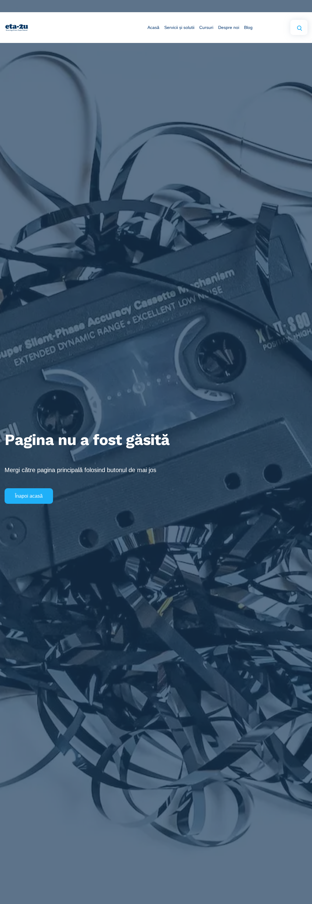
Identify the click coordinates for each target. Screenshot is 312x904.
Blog (248, 27)
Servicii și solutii (179, 27)
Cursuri (206, 27)
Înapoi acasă (29, 496)
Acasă (153, 27)
